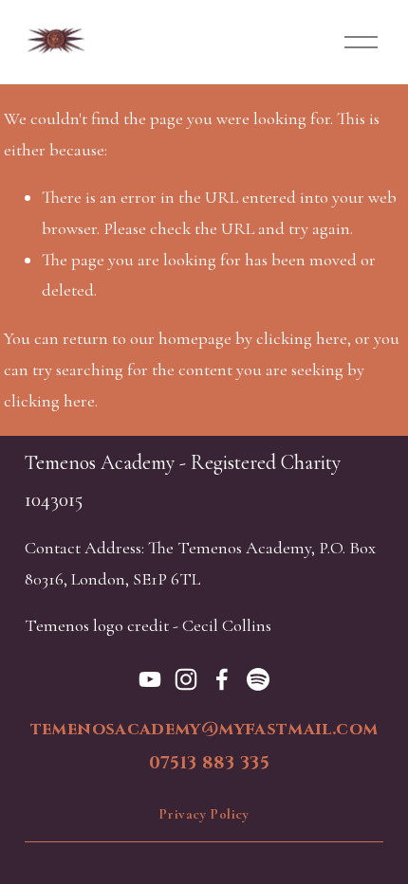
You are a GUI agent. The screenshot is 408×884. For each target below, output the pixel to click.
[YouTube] (150, 679)
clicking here (301, 338)
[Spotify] (258, 679)
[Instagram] (186, 679)
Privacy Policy (203, 813)
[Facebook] (222, 679)
